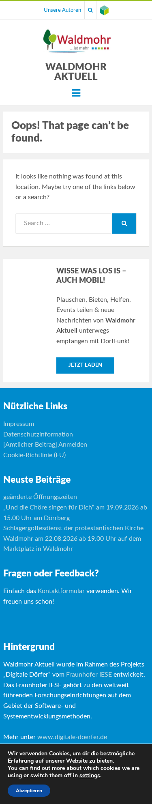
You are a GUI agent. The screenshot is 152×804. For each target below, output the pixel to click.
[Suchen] (90, 10)
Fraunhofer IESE (89, 674)
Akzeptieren (29, 790)
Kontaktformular (61, 591)
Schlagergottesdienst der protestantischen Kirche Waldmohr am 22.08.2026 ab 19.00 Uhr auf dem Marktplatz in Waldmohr (73, 538)
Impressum (18, 424)
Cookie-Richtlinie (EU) (34, 455)
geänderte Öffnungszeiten (40, 497)
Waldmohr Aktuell (76, 72)
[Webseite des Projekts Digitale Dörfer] (104, 10)
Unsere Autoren (62, 10)
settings (89, 775)
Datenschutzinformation (38, 434)
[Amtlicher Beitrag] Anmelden (45, 444)
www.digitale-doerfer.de (72, 737)
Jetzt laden (85, 365)
